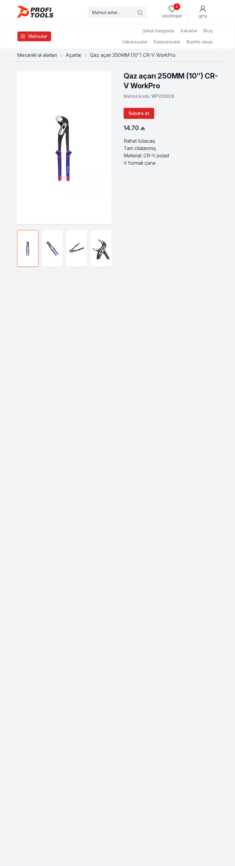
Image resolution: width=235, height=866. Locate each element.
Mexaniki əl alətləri (37, 55)
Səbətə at (139, 113)
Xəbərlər (188, 30)
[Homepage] (35, 12)
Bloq (208, 30)
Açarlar (73, 55)
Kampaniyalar (167, 41)
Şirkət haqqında (158, 30)
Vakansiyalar (134, 41)
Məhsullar (37, 36)
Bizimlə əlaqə (200, 41)
